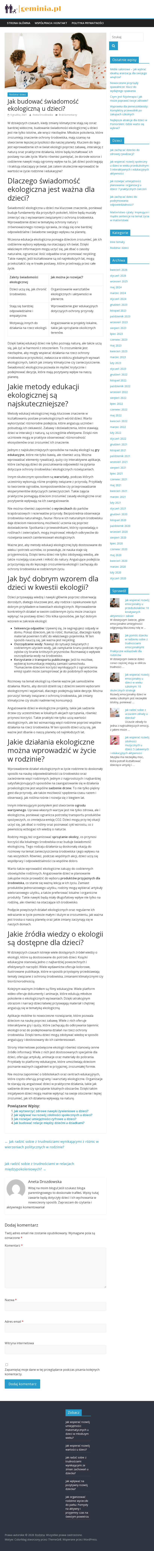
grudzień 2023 (118, 304)
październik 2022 (120, 386)
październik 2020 (120, 526)
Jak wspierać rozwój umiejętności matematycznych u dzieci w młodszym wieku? (78, 1429)
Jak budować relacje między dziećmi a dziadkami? (49, 1123)
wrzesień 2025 (119, 281)
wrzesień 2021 (119, 462)
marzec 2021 (118, 497)
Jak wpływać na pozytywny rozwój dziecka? (77, 1485)
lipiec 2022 (116, 403)
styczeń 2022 (118, 438)
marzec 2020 (118, 566)
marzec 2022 (118, 427)
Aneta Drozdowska (43, 114)
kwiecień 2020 (118, 561)
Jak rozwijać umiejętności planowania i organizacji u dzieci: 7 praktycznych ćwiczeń (128, 185)
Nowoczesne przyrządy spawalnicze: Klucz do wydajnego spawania (124, 87)
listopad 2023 (118, 310)
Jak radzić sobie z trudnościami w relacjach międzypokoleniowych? (39, 1166)
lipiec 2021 (116, 473)
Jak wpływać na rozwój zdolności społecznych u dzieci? (53, 1115)
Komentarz (14, 1245)
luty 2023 (115, 363)
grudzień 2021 (118, 444)
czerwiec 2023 (118, 339)
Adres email (14, 1321)
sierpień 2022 (118, 398)
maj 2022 (116, 415)
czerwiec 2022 (118, 409)
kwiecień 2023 (118, 351)
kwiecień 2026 (118, 270)
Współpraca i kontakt (51, 23)
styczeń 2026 (118, 275)
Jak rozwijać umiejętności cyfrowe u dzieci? (45, 1119)
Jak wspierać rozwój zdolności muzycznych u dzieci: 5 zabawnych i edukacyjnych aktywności (129, 745)
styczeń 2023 (118, 368)
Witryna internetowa (19, 1343)
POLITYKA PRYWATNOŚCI (88, 23)
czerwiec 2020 (118, 549)
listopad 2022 (118, 380)
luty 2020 (115, 572)
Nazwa (11, 1300)
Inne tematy (117, 242)
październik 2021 (120, 456)
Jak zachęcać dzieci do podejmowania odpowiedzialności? (123, 200)
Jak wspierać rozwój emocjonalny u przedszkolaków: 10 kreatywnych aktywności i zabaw (129, 608)
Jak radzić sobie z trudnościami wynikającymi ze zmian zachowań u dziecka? (77, 1465)
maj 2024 (116, 287)
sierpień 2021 (118, 467)
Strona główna (18, 23)
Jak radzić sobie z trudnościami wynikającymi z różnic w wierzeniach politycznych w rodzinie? (52, 1144)
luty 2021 (115, 502)
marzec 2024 (118, 293)
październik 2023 (120, 316)
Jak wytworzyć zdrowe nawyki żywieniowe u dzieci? (51, 1111)
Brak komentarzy (67, 114)
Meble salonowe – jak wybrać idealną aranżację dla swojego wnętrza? (128, 73)
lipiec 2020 (116, 543)
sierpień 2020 (118, 537)
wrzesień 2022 (119, 392)
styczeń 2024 (118, 299)
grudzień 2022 (118, 374)
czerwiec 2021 (118, 479)
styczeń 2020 (118, 578)
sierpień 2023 (118, 328)
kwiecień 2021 (118, 491)
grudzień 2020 (118, 514)
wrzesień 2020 (119, 531)
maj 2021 (116, 485)
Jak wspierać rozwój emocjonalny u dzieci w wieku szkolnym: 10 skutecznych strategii (129, 682)
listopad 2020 (118, 520)
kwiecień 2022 (118, 421)
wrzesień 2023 (119, 322)
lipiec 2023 (116, 334)
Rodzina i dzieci (17, 94)
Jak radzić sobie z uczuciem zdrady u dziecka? (136, 714)
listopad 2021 (118, 450)
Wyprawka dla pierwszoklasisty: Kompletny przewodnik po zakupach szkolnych (129, 110)
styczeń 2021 (118, 508)
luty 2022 (115, 433)
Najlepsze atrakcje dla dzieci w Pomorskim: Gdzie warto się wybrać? (128, 124)
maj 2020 (116, 555)
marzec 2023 (118, 357)
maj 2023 (116, 345)
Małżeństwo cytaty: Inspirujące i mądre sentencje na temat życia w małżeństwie (129, 216)
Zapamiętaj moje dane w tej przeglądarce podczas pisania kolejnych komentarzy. (52, 1372)
